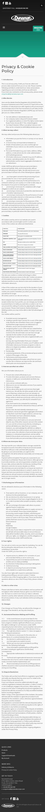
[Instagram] (6, 3)
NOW (38, 29)
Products (5, 750)
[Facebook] (3, 3)
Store (3, 753)
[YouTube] (9, 3)
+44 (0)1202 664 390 (22, 8)
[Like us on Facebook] (11, 798)
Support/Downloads (8, 755)
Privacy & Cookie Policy (9, 770)
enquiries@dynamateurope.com (12, 94)
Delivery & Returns (8, 767)
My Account (5, 758)
